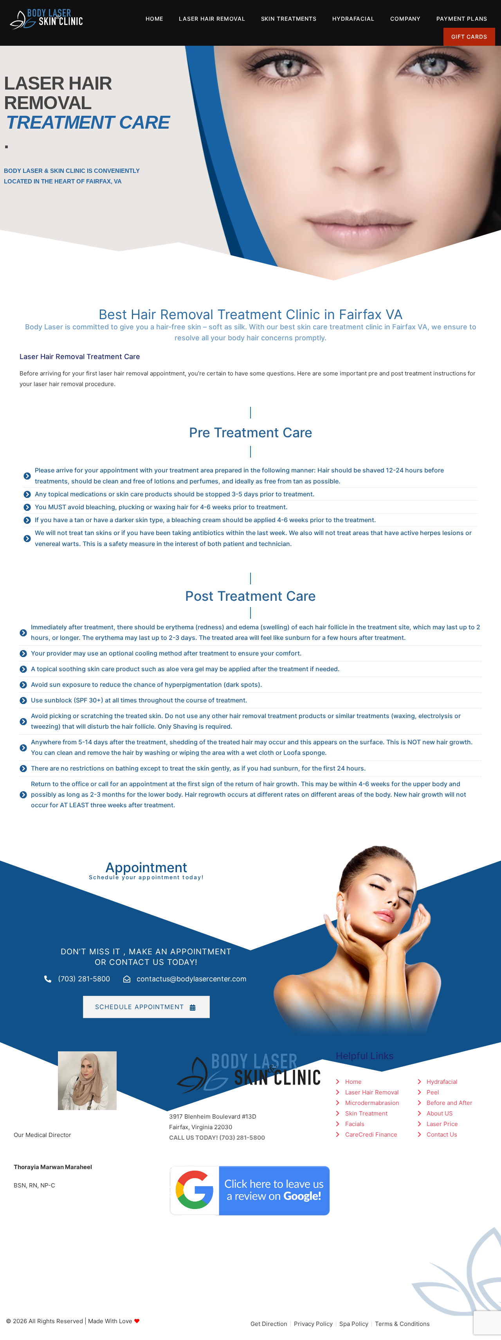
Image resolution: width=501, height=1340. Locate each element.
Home (155, 18)
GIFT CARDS (469, 36)
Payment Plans (461, 18)
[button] (146, 1007)
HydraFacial (353, 18)
